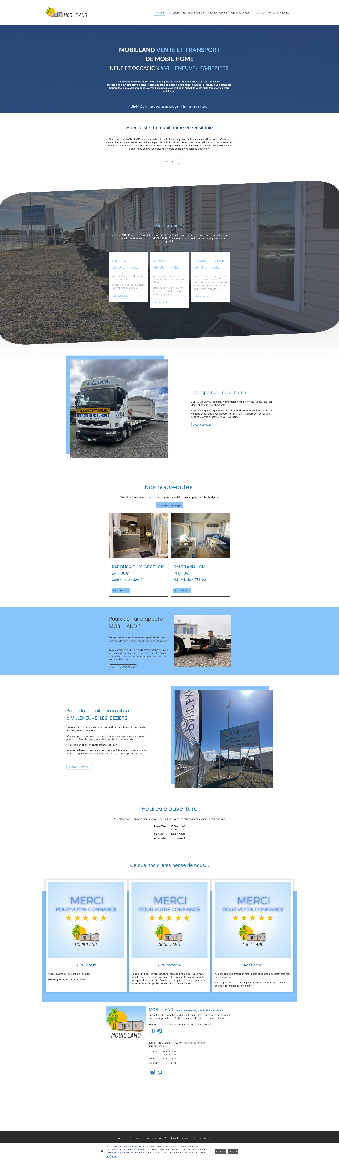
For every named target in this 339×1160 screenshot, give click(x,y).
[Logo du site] (66, 12)
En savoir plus (121, 295)
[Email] (152, 1072)
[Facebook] (152, 1031)
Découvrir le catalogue (169, 505)
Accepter (220, 1151)
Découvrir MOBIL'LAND (123, 667)
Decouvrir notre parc (79, 766)
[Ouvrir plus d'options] (218, 1138)
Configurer (111, 1156)
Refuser (233, 1151)
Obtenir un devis (202, 424)
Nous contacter (169, 161)
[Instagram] (159, 1031)
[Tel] (159, 1072)
